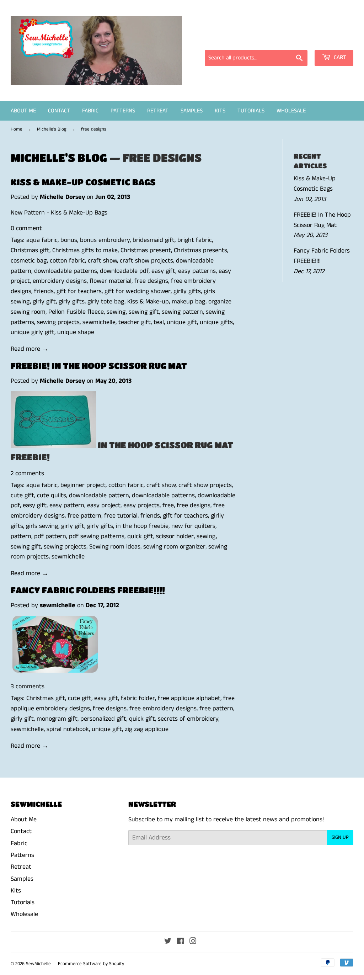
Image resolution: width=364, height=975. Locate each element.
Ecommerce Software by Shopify (91, 963)
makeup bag (188, 301)
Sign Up (340, 837)
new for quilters (193, 526)
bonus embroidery (105, 240)
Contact (59, 111)
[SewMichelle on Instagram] (193, 942)
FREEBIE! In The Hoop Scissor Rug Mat (99, 365)
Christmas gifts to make (85, 250)
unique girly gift (32, 332)
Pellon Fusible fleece (76, 312)
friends (44, 291)
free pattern (84, 515)
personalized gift (103, 719)
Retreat (157, 111)
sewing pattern (182, 312)
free (168, 505)
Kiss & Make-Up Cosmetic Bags (83, 182)
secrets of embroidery (188, 719)
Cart (339, 57)
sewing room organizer (174, 546)
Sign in (289, 40)
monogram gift (57, 719)
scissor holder (175, 536)
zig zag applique (146, 729)
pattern (21, 536)
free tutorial (121, 515)
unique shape (75, 332)
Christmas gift (30, 250)
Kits (220, 111)
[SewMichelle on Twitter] (167, 942)
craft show (102, 260)
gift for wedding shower (138, 291)
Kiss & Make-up (148, 301)
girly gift (44, 301)
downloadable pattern (99, 495)
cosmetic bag (29, 260)
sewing (116, 312)
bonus (68, 240)
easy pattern (66, 505)
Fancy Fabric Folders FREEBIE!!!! (88, 590)
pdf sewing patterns (96, 536)
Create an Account (331, 40)
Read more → (29, 349)
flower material (111, 281)
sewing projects (58, 322)
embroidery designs (60, 281)
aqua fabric (42, 240)
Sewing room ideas (114, 546)
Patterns (123, 111)
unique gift (182, 322)
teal (159, 322)
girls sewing (42, 526)
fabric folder (138, 698)
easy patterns (197, 271)
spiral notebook (68, 729)
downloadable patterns (65, 271)
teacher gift (134, 322)
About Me (23, 111)
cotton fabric (67, 260)
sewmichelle (99, 322)
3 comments (27, 686)
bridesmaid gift (154, 240)
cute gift (22, 495)
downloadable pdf (124, 271)
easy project (104, 505)
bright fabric (194, 240)
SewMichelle (38, 963)
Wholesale (291, 111)
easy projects (141, 505)
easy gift (163, 271)
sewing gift (144, 312)
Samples (192, 111)
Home (16, 129)
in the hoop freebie (142, 526)
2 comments (27, 473)
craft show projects (146, 260)
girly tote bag (105, 301)
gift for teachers (79, 291)
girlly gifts (187, 291)
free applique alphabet (189, 698)
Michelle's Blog (51, 129)
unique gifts (216, 322)
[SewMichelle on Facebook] (180, 942)
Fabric (90, 111)
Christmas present (146, 250)
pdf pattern (50, 536)
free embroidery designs (163, 708)
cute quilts (51, 495)
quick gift (140, 536)
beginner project (83, 485)
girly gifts (72, 301)
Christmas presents (200, 250)
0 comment (26, 228)
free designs (151, 281)
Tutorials (250, 111)
